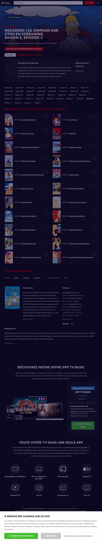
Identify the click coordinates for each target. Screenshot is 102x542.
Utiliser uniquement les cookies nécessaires (78, 536)
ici (12, 529)
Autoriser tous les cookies (21, 536)
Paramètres (51, 536)
